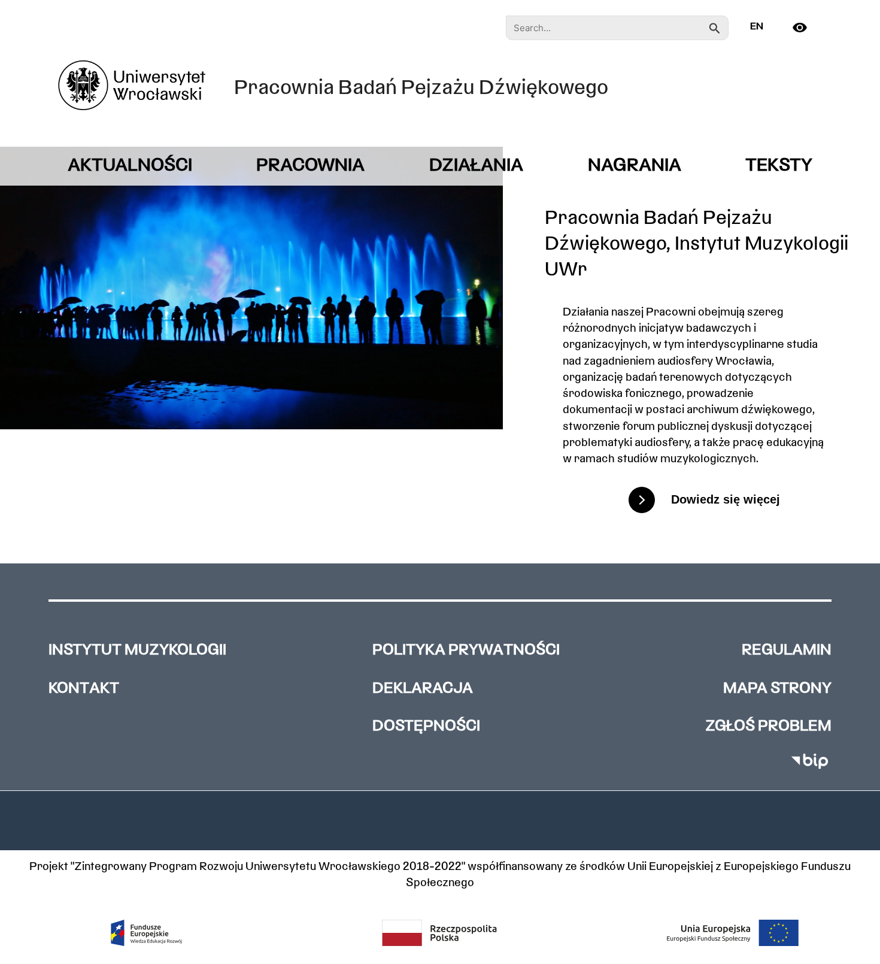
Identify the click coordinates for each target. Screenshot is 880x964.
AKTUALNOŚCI (130, 166)
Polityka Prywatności (466, 650)
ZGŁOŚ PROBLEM (768, 726)
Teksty (778, 166)
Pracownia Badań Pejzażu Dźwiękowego (421, 89)
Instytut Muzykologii (137, 650)
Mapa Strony (777, 689)
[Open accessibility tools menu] (805, 27)
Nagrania (634, 166)
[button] (440, 820)
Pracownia (310, 166)
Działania (476, 166)
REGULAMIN (787, 650)
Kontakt (83, 689)
